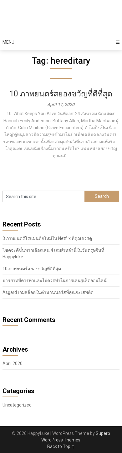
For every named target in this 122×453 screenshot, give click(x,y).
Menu (8, 42)
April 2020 (13, 363)
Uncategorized (17, 404)
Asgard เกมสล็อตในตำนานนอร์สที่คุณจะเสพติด (48, 292)
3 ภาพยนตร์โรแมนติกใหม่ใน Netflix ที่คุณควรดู (47, 238)
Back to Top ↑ (61, 446)
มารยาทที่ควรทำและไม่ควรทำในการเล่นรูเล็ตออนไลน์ (55, 280)
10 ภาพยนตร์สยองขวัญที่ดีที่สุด (60, 93)
